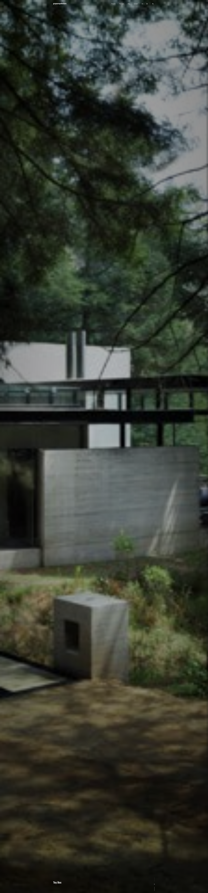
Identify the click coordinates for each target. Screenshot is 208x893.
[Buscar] (151, 4)
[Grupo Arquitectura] (59, 4)
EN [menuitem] (147, 4)
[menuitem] (142, 4)
